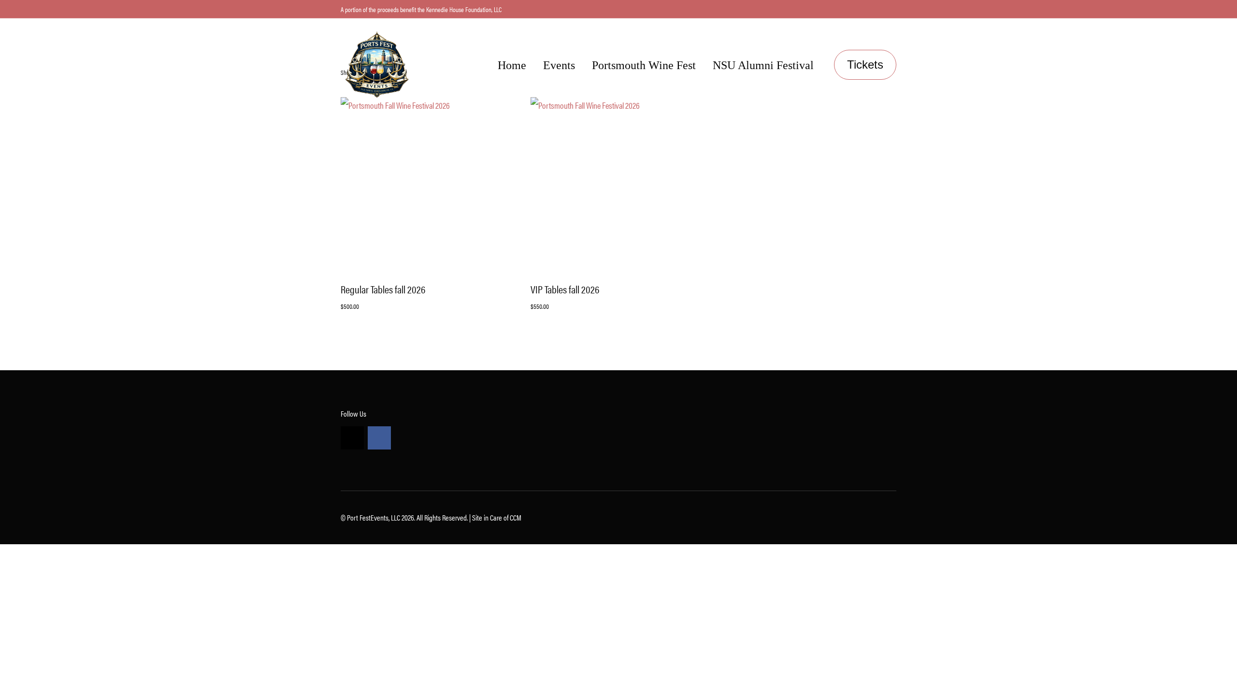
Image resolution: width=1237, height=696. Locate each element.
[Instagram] (352, 438)
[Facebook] (379, 438)
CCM (515, 517)
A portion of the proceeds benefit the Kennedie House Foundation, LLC (421, 9)
